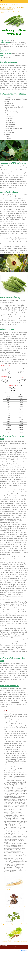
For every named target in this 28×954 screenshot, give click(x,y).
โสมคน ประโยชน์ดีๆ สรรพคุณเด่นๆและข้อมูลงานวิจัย (14, 890)
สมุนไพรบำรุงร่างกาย (13, 11)
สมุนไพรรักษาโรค (21, 11)
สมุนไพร (2, 12)
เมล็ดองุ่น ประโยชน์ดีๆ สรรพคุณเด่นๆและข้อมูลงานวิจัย (14, 941)
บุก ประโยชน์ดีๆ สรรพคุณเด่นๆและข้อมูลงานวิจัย (14, 907)
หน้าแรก (2, 4)
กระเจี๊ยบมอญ (5, 11)
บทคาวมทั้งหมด (8, 4)
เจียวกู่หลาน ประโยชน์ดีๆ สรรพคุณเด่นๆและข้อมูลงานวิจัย (14, 924)
